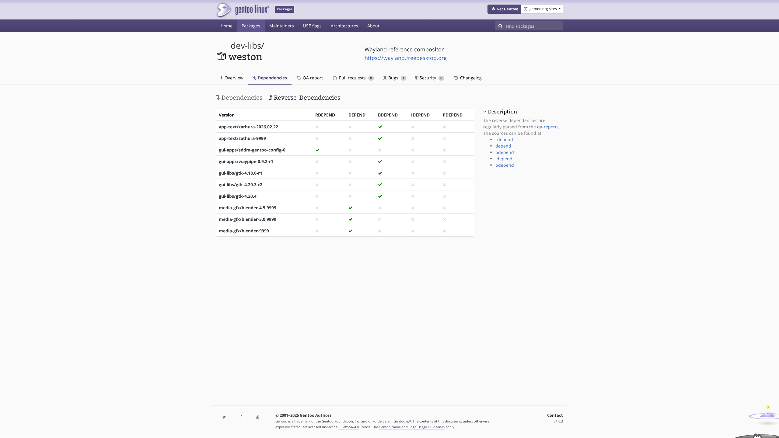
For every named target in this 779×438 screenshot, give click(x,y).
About (373, 26)
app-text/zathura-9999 (242, 138)
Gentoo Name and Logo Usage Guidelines (412, 427)
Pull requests (355, 78)
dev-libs (246, 45)
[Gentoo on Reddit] (257, 417)
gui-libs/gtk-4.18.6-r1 (240, 173)
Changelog (470, 78)
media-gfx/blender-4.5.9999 (247, 207)
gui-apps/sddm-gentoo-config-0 (252, 150)
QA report (312, 78)
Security (430, 78)
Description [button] (502, 112)
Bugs (395, 78)
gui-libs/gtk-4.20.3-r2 (240, 184)
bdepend (504, 152)
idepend (503, 159)
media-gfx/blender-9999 (244, 231)
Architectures (344, 26)
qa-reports (548, 127)
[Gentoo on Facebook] (240, 417)
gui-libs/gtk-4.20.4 (238, 196)
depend (503, 146)
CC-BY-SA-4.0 (348, 427)
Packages (251, 26)
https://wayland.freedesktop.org (406, 57)
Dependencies (272, 78)
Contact (555, 415)
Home (226, 26)
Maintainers (281, 26)
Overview (233, 78)
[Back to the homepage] (242, 9)
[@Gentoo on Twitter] (224, 417)
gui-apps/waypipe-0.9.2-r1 (246, 161)
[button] (504, 9)
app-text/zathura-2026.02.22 (248, 127)
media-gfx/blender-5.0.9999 (247, 219)
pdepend (504, 165)
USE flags (312, 26)
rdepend (504, 139)
